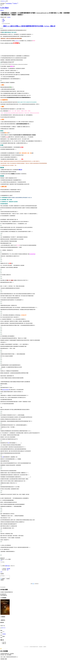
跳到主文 (2, 10)
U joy (1, 560)
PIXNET (27, 646)
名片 (3, 21)
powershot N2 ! (16, 40)
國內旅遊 (8, 568)
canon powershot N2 (5, 389)
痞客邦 (6, 565)
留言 (8, 565)
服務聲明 (44, 646)
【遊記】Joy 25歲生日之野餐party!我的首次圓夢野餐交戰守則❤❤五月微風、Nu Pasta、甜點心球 (28, 26)
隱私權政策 (40, 646)
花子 (8, 442)
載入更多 (2, 573)
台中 (7, 569)
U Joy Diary (4, 7)
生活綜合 (8, 17)
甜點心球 (20, 169)
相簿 (3, 19)
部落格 (3, 20)
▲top (1, 571)
